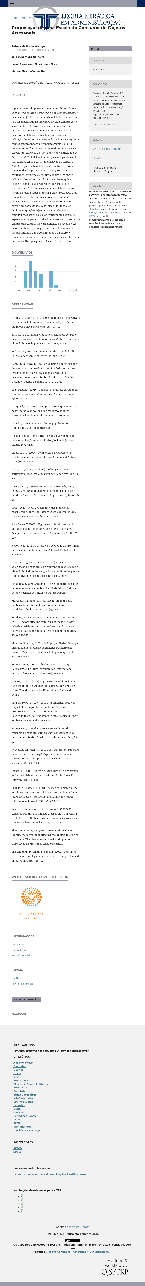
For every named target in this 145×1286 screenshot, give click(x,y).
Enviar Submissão (26, 999)
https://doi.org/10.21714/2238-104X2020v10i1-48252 (48, 82)
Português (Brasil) (22, 983)
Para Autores (19, 950)
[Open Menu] (11, 3)
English (16, 978)
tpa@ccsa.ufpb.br (78, 1227)
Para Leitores (19, 944)
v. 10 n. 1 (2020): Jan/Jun (50, 18)
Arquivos (28, 18)
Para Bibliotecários (22, 955)
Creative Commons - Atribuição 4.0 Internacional (77, 1251)
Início (15, 18)
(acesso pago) (27, 1130)
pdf (97, 48)
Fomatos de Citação (106, 124)
